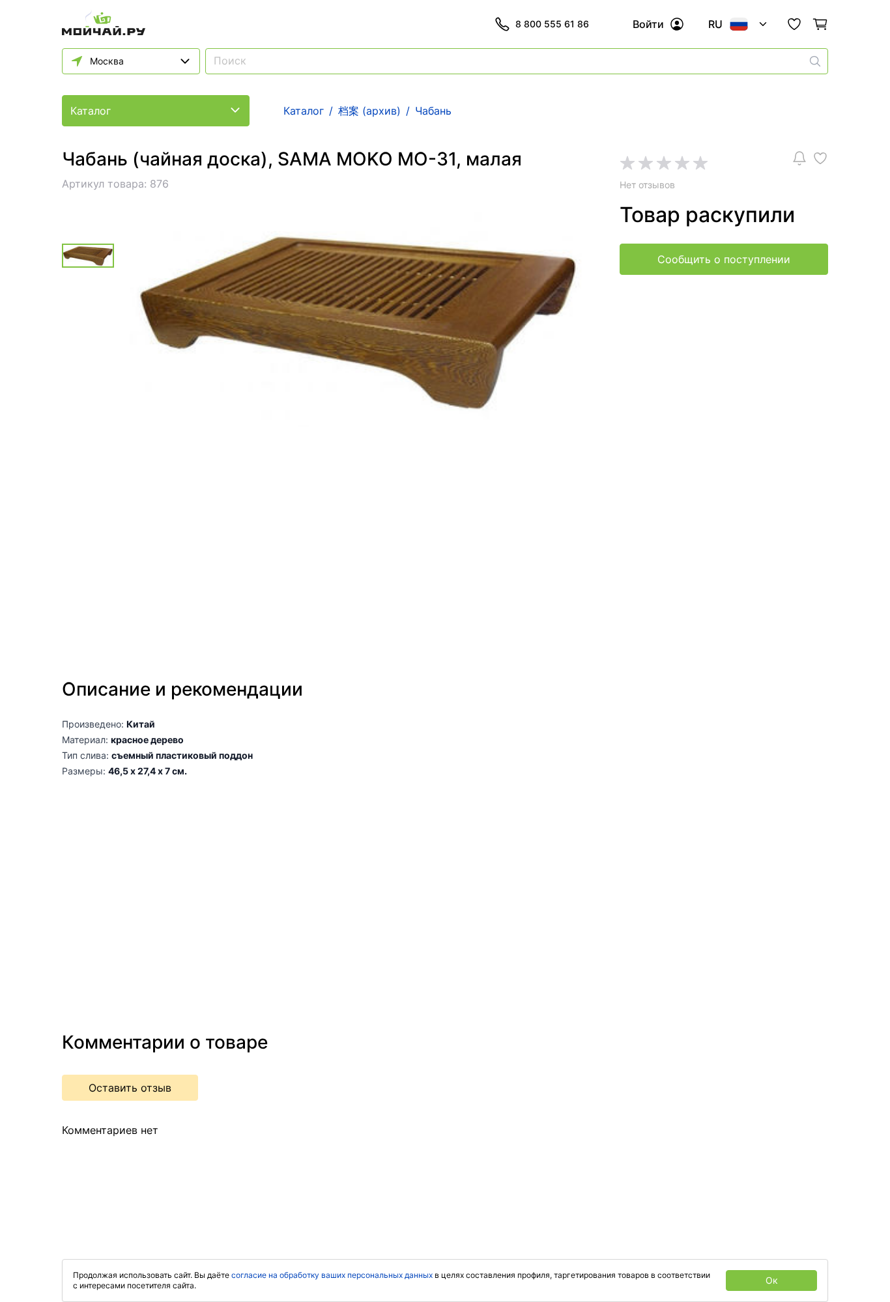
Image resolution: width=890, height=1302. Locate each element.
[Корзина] (820, 24)
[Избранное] (794, 24)
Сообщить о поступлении (723, 259)
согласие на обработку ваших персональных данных (332, 1275)
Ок (772, 1280)
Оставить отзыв (130, 1087)
